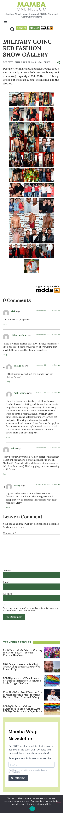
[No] (58, 803)
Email (7, 582)
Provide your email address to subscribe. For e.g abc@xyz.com (27, 771)
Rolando (18, 365)
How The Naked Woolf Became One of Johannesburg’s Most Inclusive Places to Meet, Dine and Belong (22, 695)
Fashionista (20, 393)
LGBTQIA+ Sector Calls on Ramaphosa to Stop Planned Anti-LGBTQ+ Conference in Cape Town (22, 709)
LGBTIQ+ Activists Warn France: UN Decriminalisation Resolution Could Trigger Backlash (22, 681)
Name (7, 570)
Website (7, 594)
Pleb (13, 311)
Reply (5, 324)
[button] (5, 22)
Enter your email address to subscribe (29, 758)
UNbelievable (18, 335)
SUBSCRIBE (18, 778)
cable (14, 448)
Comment (9, 533)
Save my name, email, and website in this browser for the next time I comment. (30, 609)
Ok (32, 808)
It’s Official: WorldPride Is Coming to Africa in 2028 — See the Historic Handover (22, 653)
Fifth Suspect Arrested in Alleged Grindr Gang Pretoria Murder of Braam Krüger (21, 667)
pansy (16, 485)
